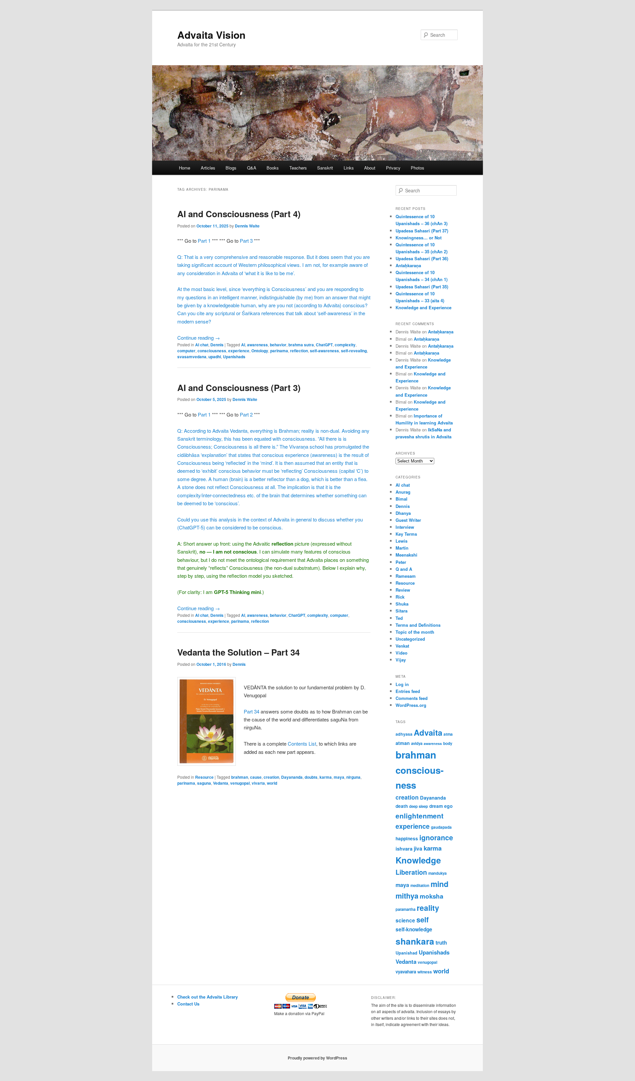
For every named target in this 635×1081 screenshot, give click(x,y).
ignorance (436, 837)
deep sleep (418, 806)
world (272, 783)
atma (448, 734)
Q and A (404, 569)
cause (256, 777)
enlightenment (420, 815)
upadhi (214, 357)
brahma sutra (301, 345)
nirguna (353, 777)
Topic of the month (415, 632)
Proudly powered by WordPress (317, 1058)
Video (401, 653)
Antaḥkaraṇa (408, 265)
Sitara (401, 611)
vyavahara (406, 971)
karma (325, 777)
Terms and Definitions (418, 625)
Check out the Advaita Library (207, 997)
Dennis (217, 345)
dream (436, 806)
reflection (299, 351)
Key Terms (406, 534)
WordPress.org (411, 705)
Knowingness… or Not (419, 237)
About (369, 168)
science (405, 920)
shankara (415, 941)
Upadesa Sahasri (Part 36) (422, 258)
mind (439, 883)
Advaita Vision (211, 34)
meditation (419, 885)
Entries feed (408, 691)
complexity (345, 345)
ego (448, 806)
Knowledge (418, 860)
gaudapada (441, 827)
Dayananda (292, 777)
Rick (400, 597)
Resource (204, 777)
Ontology (259, 351)
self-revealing (354, 351)
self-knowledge (414, 929)
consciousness (211, 351)
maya (339, 777)
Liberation (411, 872)
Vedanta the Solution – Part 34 (238, 652)
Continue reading (198, 337)
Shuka (402, 604)
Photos (417, 168)
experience (238, 351)
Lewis (401, 541)
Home (184, 168)
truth (441, 942)
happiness (407, 838)
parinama (279, 351)
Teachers (298, 168)
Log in (402, 684)
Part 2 (246, 414)
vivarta (258, 783)
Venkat (402, 646)
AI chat (201, 345)
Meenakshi (406, 555)
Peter (401, 562)
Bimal (401, 499)
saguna (204, 783)
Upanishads (234, 357)
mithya (407, 896)
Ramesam (406, 576)
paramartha (405, 909)
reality (428, 907)
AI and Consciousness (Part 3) (239, 387)
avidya (416, 743)
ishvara (404, 848)
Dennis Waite (247, 226)
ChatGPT (324, 345)
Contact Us (188, 1004)
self (422, 919)
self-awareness (324, 351)
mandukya (437, 873)
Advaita (428, 732)
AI (243, 345)
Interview (405, 527)
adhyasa (404, 734)
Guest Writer (408, 520)
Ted (399, 618)
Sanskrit (325, 168)
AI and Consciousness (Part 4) (239, 214)
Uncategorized (410, 639)
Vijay (401, 660)
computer (186, 351)
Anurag (403, 492)
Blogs (231, 168)
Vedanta (220, 783)
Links (349, 168)
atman (403, 743)
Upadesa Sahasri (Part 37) (422, 230)
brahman (239, 777)
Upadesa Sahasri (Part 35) (422, 286)
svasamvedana (191, 357)
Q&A (251, 168)
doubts (311, 777)
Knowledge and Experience (423, 307)
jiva (418, 848)
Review (403, 590)
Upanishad (406, 953)
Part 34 (252, 711)
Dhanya (403, 513)
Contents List (302, 743)
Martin (402, 548)
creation (271, 777)
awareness (257, 345)
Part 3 (246, 240)
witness (424, 972)
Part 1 (204, 240)
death (402, 806)
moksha (431, 896)
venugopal (240, 783)
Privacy (393, 168)
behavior (278, 345)
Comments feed (412, 698)
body (447, 743)
